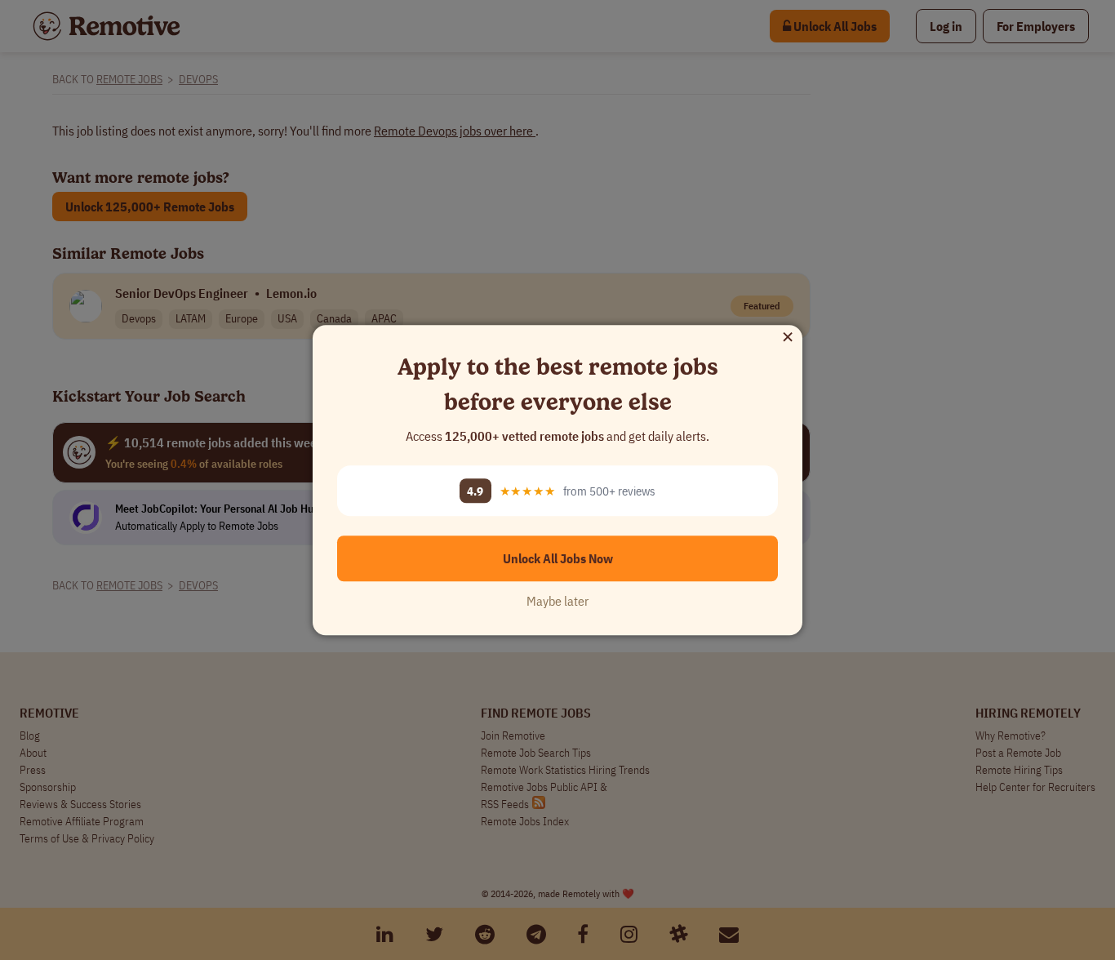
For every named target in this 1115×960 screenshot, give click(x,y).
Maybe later (557, 601)
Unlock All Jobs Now (558, 558)
